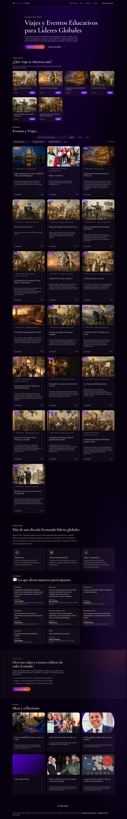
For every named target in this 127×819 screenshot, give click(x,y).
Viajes (87, 137)
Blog (81, 3)
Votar (32, 92)
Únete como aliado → (55, 47)
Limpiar (65, 141)
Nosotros (88, 3)
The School (21, 3)
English (95, 3)
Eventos (79, 137)
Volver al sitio (16, 815)
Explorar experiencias (34, 47)
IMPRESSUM (85, 813)
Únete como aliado (107, 3)
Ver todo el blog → (63, 806)
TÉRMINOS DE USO (102, 813)
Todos (71, 137)
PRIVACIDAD (92, 813)
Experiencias (73, 3)
